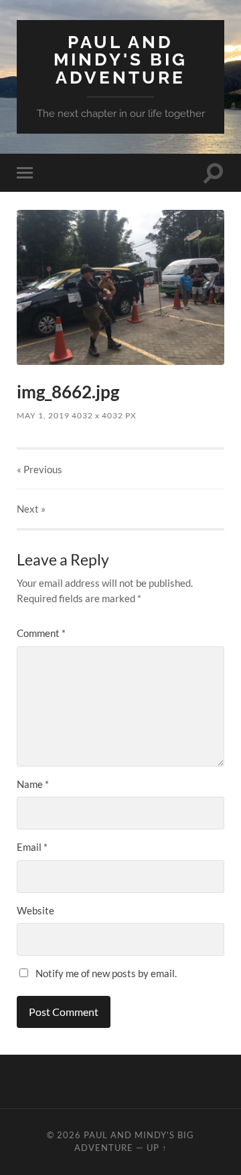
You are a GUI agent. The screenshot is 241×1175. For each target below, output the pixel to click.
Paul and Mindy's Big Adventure (120, 59)
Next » (31, 509)
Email (32, 847)
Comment (41, 633)
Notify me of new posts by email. (106, 973)
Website (35, 910)
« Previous (39, 469)
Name (33, 784)
